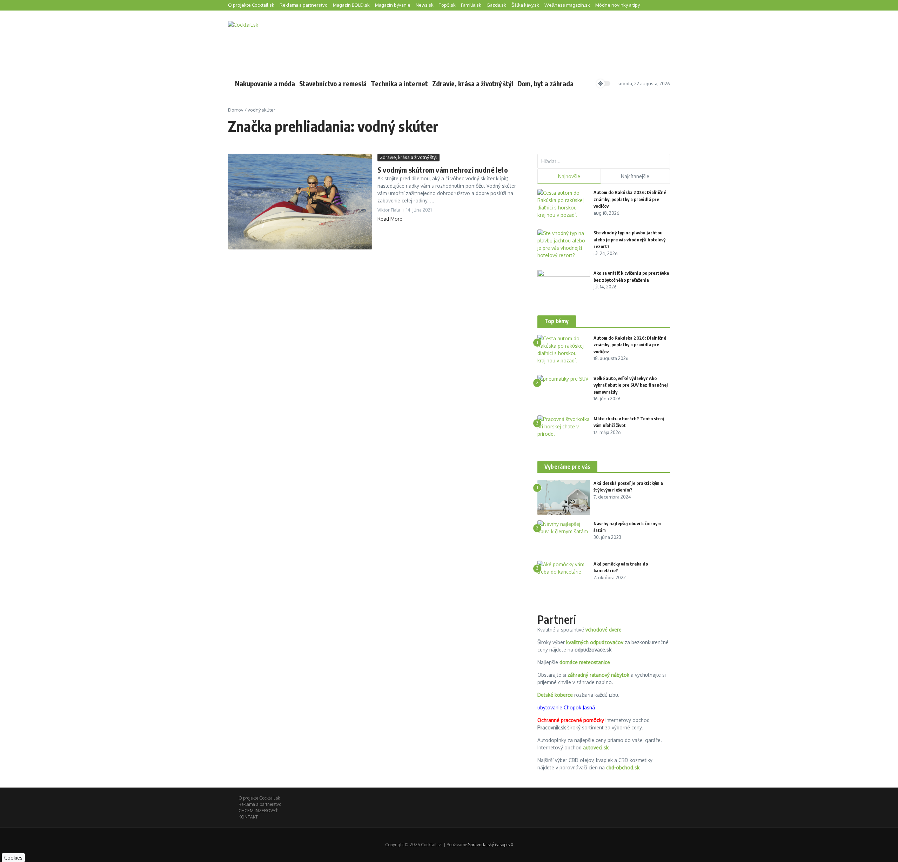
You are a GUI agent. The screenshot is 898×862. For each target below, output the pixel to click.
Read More (389, 219)
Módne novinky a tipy (617, 5)
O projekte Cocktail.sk (251, 5)
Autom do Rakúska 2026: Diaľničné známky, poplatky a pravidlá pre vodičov (630, 199)
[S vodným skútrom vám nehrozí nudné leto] (300, 201)
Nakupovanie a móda (265, 83)
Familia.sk (471, 5)
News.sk (425, 5)
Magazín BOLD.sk (351, 5)
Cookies (13, 858)
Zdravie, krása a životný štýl (472, 83)
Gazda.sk (496, 5)
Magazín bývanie (392, 5)
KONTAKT (248, 817)
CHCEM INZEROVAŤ (258, 810)
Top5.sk (447, 5)
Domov (235, 110)
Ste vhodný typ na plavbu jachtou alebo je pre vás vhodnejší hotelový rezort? (629, 239)
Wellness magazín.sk (567, 5)
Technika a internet (399, 83)
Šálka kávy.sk (525, 5)
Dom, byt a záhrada (545, 83)
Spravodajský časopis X (490, 844)
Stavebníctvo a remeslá (333, 83)
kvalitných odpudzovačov (594, 642)
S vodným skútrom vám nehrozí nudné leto (442, 169)
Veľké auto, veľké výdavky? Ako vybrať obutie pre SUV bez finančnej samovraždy (631, 385)
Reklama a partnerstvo (304, 5)
